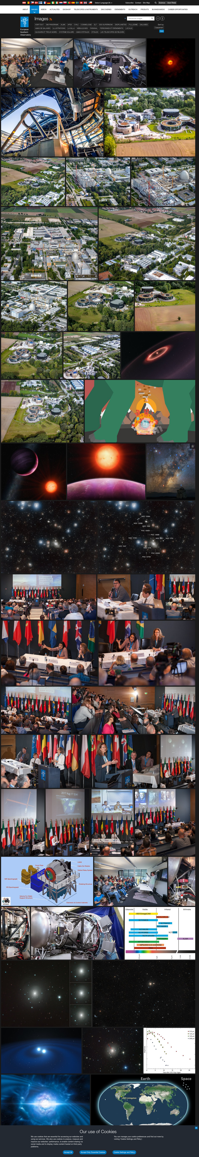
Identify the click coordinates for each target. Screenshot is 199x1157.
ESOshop (67, 9)
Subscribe (129, 3)
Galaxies (144, 25)
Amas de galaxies (42, 28)
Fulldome (133, 25)
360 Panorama (52, 25)
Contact (138, 3)
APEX (70, 25)
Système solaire (66, 32)
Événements (120, 9)
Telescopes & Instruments (86, 9)
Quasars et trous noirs (46, 32)
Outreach (132, 9)
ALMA (63, 25)
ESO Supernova (106, 25)
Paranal (94, 28)
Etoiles (95, 32)
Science (162, 3)
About (25, 9)
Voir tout (39, 25)
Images (34, 9)
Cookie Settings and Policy (124, 1152)
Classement (159, 28)
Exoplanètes (120, 25)
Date (161, 31)
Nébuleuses (82, 28)
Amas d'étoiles (82, 32)
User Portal (171, 3)
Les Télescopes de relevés (112, 32)
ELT (95, 25)
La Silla (71, 28)
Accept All (68, 1152)
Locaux (129, 28)
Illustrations (59, 28)
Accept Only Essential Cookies (93, 1152)
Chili (76, 25)
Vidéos (43, 9)
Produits (145, 9)
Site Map (146, 3)
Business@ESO (158, 9)
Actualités (55, 9)
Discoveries (106, 9)
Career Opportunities (178, 9)
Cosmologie (86, 25)
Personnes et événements (111, 28)
